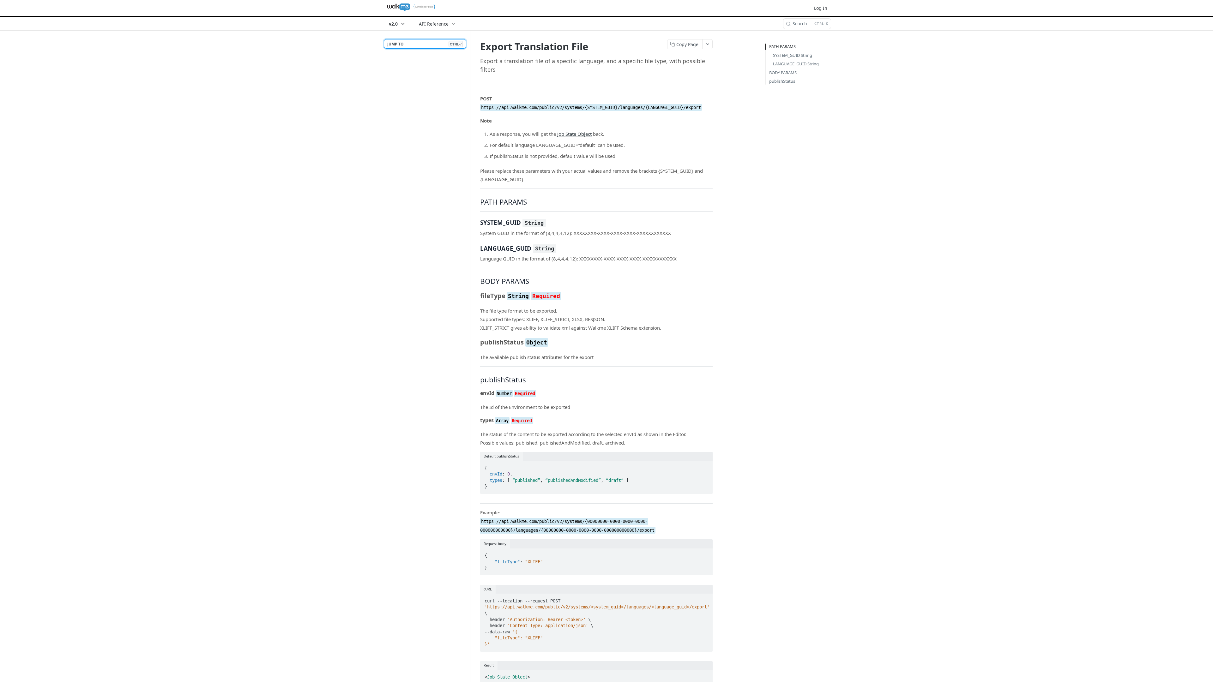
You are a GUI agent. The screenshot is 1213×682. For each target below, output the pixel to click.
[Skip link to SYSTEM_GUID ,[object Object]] (476, 223)
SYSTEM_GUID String (792, 55)
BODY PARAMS (783, 72)
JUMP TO (424, 44)
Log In (820, 8)
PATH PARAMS (782, 46)
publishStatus (782, 81)
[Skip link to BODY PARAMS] (476, 281)
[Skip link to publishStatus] (476, 380)
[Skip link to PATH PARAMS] (476, 202)
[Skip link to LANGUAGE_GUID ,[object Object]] (476, 248)
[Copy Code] (705, 466)
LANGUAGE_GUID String (796, 64)
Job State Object (574, 134)
